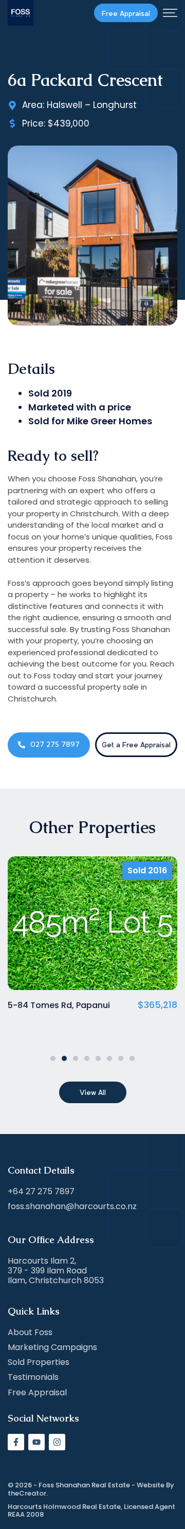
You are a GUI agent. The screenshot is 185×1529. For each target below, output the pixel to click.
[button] (52, 1058)
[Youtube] (36, 1442)
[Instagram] (57, 1442)
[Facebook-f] (16, 1442)
